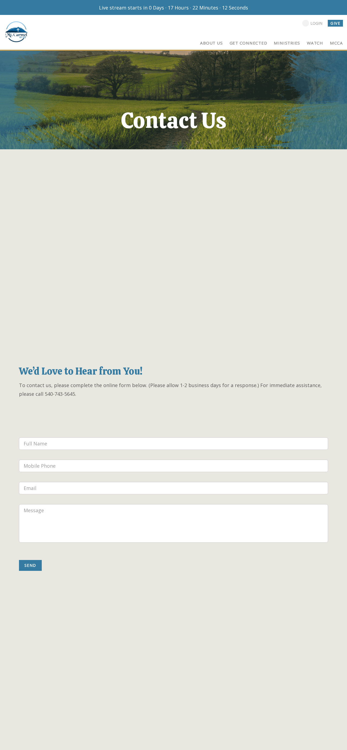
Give (335, 23)
